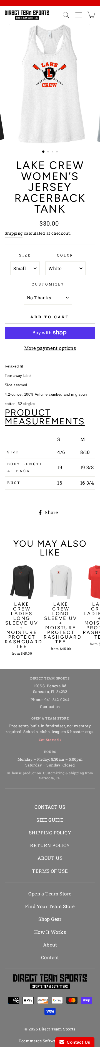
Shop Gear (50, 919)
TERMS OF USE (50, 871)
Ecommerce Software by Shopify (50, 1040)
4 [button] (57, 152)
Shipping (13, 233)
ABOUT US (50, 858)
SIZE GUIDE (49, 820)
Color (65, 255)
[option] (50, 84)
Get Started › (50, 739)
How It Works (50, 932)
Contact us (50, 706)
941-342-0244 (56, 699)
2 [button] (48, 152)
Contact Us (77, 1042)
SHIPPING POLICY (50, 832)
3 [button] (53, 152)
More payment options (50, 348)
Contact (50, 957)
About (50, 945)
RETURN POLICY (50, 845)
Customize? (48, 284)
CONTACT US (49, 807)
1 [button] (43, 151)
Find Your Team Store (50, 906)
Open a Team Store (49, 893)
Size (25, 255)
